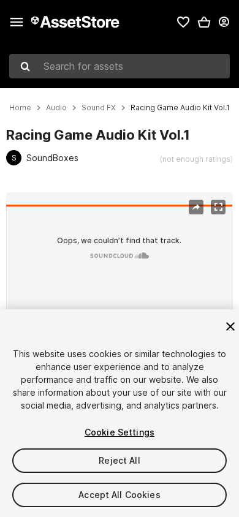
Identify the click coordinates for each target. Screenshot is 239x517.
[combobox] (119, 66)
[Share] (196, 207)
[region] (119, 268)
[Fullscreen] (218, 207)
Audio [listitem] (56, 108)
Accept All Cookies (119, 494)
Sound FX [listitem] (99, 108)
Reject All (119, 460)
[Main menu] (16, 22)
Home (20, 108)
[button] (204, 22)
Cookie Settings (119, 432)
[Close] (230, 326)
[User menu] (224, 22)
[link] (183, 22)
